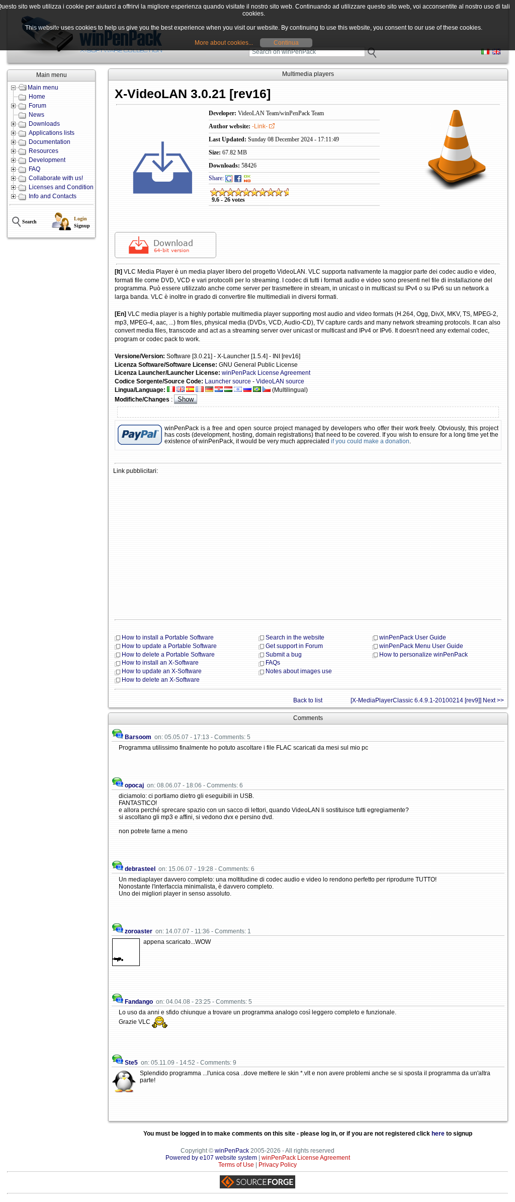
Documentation (49, 141)
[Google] (228, 178)
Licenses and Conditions (63, 187)
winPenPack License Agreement (266, 372)
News (36, 114)
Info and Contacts (52, 196)
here (438, 1133)
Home (37, 96)
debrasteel (140, 868)
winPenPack (232, 1150)
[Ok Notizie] (247, 178)
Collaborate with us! (56, 178)
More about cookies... (224, 42)
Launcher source (228, 381)
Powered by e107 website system (211, 1157)
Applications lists (51, 132)
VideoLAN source (280, 381)
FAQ (34, 169)
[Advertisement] (308, 545)
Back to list (307, 700)
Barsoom (138, 737)
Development (47, 160)
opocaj (134, 785)
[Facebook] (238, 178)
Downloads (44, 123)
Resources (43, 150)
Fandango (139, 1001)
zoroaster (138, 931)
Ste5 (131, 1062)
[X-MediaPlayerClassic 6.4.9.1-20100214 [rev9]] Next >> (427, 700)
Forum (37, 105)
